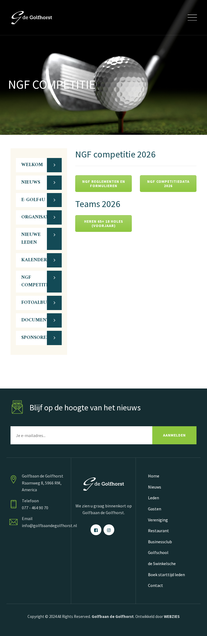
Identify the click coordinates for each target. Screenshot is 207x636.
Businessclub (160, 541)
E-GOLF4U (33, 200)
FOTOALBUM (36, 302)
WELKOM (32, 165)
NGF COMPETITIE (36, 281)
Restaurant (158, 530)
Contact (155, 585)
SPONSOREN (35, 338)
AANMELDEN (174, 435)
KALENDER (34, 260)
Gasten (154, 508)
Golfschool (158, 552)
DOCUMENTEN (38, 320)
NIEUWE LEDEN (31, 239)
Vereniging (158, 519)
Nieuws (154, 487)
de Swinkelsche (162, 563)
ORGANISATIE (37, 217)
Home (153, 476)
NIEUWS (30, 182)
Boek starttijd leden (166, 574)
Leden (153, 497)
